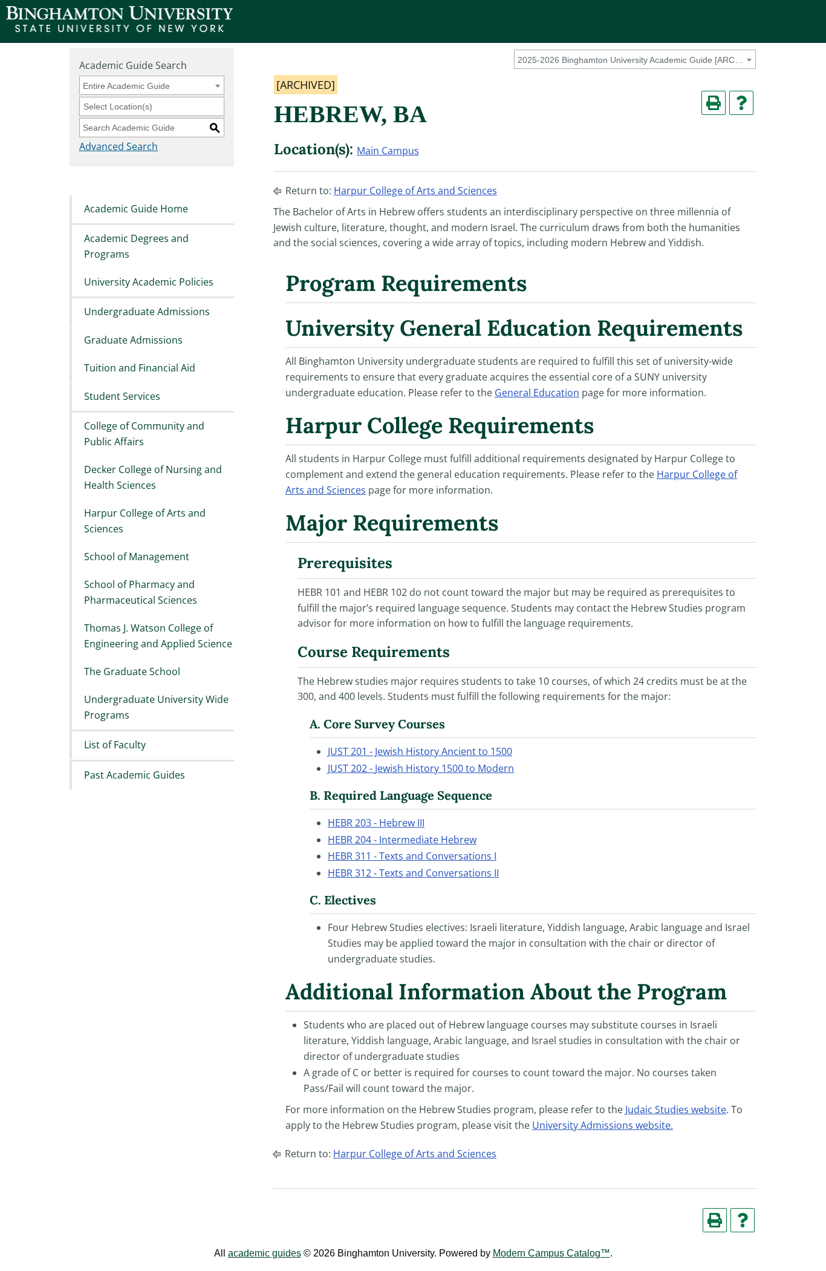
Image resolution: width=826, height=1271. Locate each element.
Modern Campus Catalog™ (551, 1253)
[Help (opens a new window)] (741, 103)
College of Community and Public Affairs (144, 433)
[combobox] (635, 59)
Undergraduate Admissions (147, 312)
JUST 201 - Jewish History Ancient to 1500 (420, 751)
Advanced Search (118, 146)
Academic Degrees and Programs (136, 246)
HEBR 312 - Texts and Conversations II (413, 873)
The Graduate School (132, 671)
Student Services (122, 396)
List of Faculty (115, 745)
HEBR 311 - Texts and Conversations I (412, 856)
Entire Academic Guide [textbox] (126, 86)
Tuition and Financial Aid (139, 368)
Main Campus (388, 150)
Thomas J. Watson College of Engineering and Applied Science (158, 636)
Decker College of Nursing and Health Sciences (153, 477)
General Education (537, 392)
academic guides (264, 1253)
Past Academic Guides (134, 775)
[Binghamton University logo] (119, 29)
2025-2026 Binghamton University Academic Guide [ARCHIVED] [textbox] (633, 60)
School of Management (136, 556)
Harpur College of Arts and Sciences (145, 520)
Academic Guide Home (136, 208)
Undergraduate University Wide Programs (156, 707)
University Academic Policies (148, 282)
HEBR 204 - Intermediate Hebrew (402, 839)
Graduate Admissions (133, 340)
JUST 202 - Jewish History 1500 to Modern (421, 768)
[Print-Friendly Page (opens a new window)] (713, 103)
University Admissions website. (602, 1125)
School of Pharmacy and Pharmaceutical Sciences (140, 592)
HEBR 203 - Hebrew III (376, 822)
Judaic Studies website (675, 1109)
